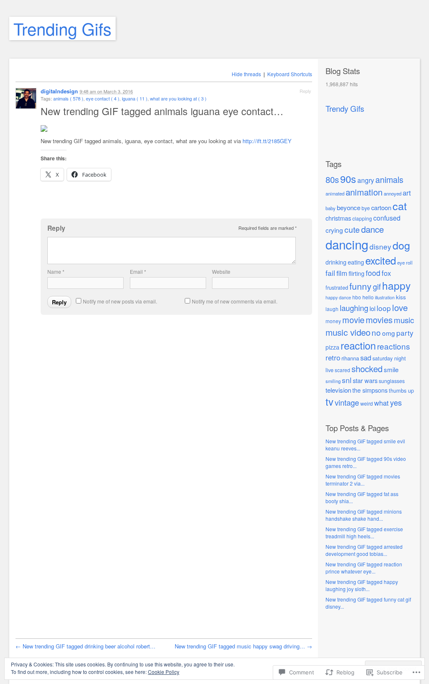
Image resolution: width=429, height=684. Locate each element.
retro (333, 357)
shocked (366, 369)
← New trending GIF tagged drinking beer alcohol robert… (85, 646)
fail (330, 272)
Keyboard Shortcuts (289, 73)
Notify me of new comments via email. (234, 301)
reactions (393, 346)
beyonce (348, 207)
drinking (336, 262)
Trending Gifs (62, 28)
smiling (333, 381)
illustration (385, 297)
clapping (362, 218)
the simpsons (370, 390)
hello (368, 297)
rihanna (350, 358)
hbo (356, 297)
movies (379, 320)
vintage (347, 402)
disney (380, 246)
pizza (332, 347)
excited (380, 260)
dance (372, 229)
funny (360, 286)
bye (366, 207)
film (341, 273)
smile (391, 369)
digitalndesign (59, 91)
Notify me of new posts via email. (120, 301)
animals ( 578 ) (68, 98)
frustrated (337, 287)
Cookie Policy (163, 671)
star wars (365, 380)
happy (396, 285)
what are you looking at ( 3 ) (178, 98)
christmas (338, 217)
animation (364, 192)
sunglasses (392, 381)
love (400, 307)
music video (348, 332)
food (373, 272)
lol (372, 308)
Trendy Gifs (345, 108)
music (404, 319)
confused (387, 218)
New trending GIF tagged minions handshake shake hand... (364, 515)
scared (342, 369)
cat (400, 205)
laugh (332, 308)
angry (365, 180)
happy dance (338, 297)
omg (388, 332)
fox (386, 273)
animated (335, 193)
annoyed (392, 193)
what (381, 403)
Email (138, 271)
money (333, 320)
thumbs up (401, 390)
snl (346, 380)
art (407, 193)
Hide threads (246, 73)
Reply (305, 90)
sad (365, 357)
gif (377, 286)
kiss (401, 297)
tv (329, 401)
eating (356, 262)
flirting (356, 273)
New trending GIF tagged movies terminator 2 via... (363, 480)
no (376, 332)
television (338, 389)
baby (331, 208)
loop (384, 308)
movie (353, 320)
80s (332, 179)
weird (366, 403)
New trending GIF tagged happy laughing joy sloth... (362, 585)
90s (348, 179)
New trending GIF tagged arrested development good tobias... (364, 550)
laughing (354, 307)
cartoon (381, 207)
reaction (358, 345)
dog (401, 244)
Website (221, 271)
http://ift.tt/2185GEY (267, 141)
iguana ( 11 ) (134, 98)
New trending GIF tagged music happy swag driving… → (243, 646)
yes (396, 402)
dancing (347, 244)
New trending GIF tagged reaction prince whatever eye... (364, 568)
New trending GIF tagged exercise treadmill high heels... (364, 532)
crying (334, 229)
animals (389, 179)
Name (56, 271)
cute (352, 229)
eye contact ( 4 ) (102, 98)
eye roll (405, 262)
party (404, 332)
